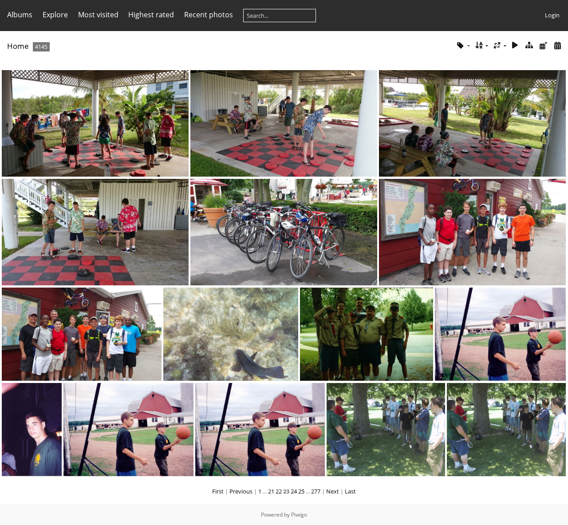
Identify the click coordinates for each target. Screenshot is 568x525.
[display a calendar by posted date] (543, 45)
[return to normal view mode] (529, 45)
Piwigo (299, 514)
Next (332, 491)
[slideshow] (515, 45)
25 (301, 491)
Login (552, 15)
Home (18, 46)
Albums (19, 15)
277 (315, 491)
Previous (240, 491)
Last (350, 491)
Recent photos (208, 15)
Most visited (98, 15)
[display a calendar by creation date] (557, 45)
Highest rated (151, 15)
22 (279, 491)
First (218, 491)
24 (294, 491)
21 (271, 491)
